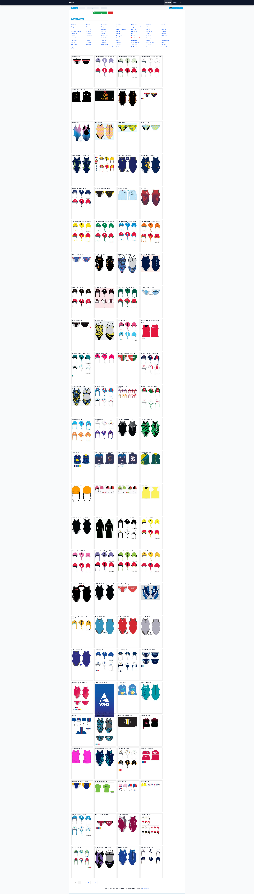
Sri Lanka (74, 44)
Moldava (164, 36)
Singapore (89, 42)
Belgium (73, 27)
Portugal (103, 40)
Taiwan (118, 44)
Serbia (73, 42)
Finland (88, 31)
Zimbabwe (74, 49)
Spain (163, 42)
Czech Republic (121, 29)
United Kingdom (121, 47)
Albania (73, 25)
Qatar (118, 40)
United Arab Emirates (107, 47)
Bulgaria (103, 27)
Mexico (148, 36)
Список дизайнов (93, 8)
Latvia (73, 36)
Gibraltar (149, 31)
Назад (75, 8)
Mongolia (74, 38)
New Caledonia (121, 38)
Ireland (103, 33)
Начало (82, 8)
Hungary (88, 33)
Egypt (148, 29)
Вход (175, 2)
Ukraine (88, 47)
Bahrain (148, 25)
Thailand (134, 44)
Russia (148, 40)
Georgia (118, 31)
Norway (148, 38)
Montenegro (90, 38)
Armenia (88, 25)
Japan (148, 33)
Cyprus (103, 29)
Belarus (164, 25)
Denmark (134, 29)
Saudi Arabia (165, 40)
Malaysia (119, 36)
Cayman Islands (136, 27)
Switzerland (104, 44)
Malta (133, 36)
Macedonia (104, 36)
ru (182, 2)
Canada (118, 27)
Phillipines (74, 40)
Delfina (71, 2)
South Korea (150, 42)
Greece (164, 31)
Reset (110, 13)
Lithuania (89, 36)
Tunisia (148, 44)
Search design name (100, 13)
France (103, 31)
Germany (134, 31)
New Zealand (135, 38)
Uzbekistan (165, 47)
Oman (163, 38)
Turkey (164, 44)
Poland (88, 40)
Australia (104, 25)
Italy (132, 33)
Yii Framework (145, 888)
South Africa (135, 42)
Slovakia (103, 42)
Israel (118, 33)
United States (135, 47)
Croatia (164, 27)
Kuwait (164, 33)
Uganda (73, 47)
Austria (118, 25)
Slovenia (119, 42)
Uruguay (149, 47)
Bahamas (134, 25)
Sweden (88, 44)
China (148, 27)
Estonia (164, 29)
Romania (134, 40)
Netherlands (105, 38)
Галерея (168, 2)
